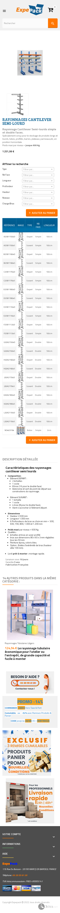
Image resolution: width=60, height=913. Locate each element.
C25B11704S (9, 280)
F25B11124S (9, 333)
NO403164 (9, 430)
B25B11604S (9, 262)
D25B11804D (9, 289)
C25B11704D (9, 271)
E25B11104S (9, 315)
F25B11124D (9, 324)
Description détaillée (20, 459)
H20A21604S (9, 368)
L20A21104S (9, 421)
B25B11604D (9, 254)
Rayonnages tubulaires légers (19, 643)
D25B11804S (9, 298)
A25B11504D (9, 236)
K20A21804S (9, 403)
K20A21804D (9, 394)
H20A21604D (9, 359)
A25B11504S (9, 245)
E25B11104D (9, 306)
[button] (53, 8)
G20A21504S (9, 350)
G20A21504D (9, 342)
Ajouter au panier (41, 213)
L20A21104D (9, 412)
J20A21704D (9, 377)
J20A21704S (9, 386)
